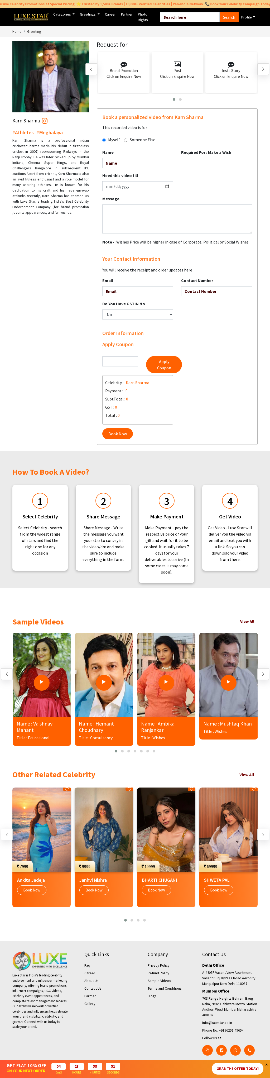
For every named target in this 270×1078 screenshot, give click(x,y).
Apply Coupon (164, 364)
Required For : (206, 152)
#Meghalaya (49, 132)
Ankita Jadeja (31, 880)
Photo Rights (143, 17)
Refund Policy (158, 973)
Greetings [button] (88, 14)
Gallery (89, 1003)
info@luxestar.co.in (217, 1022)
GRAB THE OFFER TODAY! (237, 1068)
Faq (87, 965)
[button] (174, 99)
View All (247, 621)
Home (17, 31)
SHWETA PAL (217, 880)
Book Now (117, 433)
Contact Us (93, 988)
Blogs (152, 996)
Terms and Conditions (165, 988)
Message (110, 198)
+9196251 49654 (231, 1030)
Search (229, 17)
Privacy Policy (159, 965)
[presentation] (91, 69)
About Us (91, 980)
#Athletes (23, 132)
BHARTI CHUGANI (159, 880)
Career (110, 14)
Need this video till (120, 175)
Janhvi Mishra (93, 880)
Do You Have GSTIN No (123, 303)
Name (108, 152)
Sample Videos (159, 980)
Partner (127, 14)
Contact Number (197, 280)
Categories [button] (62, 14)
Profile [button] (246, 17)
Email (107, 280)
